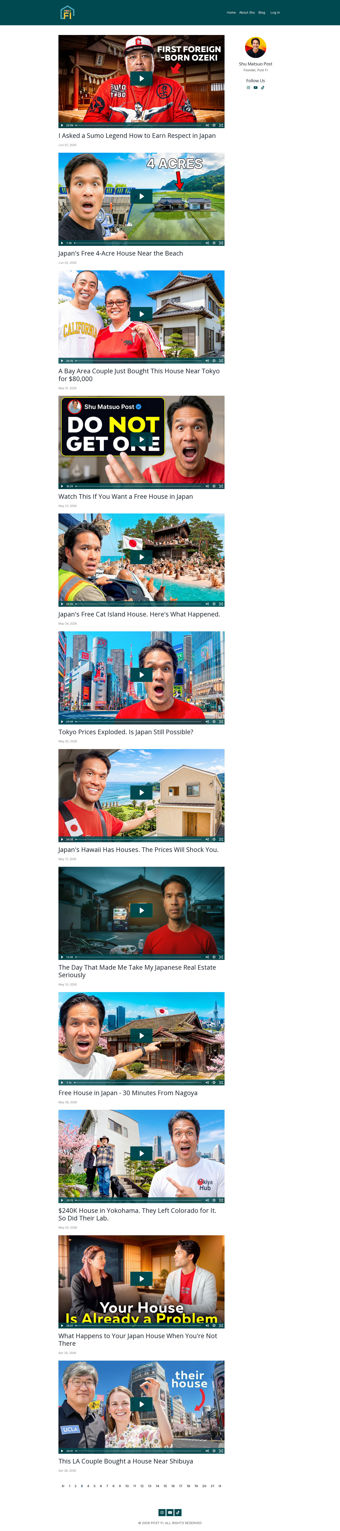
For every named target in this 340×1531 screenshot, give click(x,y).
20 (204, 1486)
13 (149, 1486)
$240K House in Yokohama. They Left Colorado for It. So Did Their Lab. (137, 1214)
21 (212, 1486)
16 (173, 1486)
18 (188, 1486)
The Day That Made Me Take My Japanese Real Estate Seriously (137, 971)
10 (127, 1486)
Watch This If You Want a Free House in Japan (125, 496)
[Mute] (207, 125)
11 (134, 1486)
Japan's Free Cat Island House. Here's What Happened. (139, 614)
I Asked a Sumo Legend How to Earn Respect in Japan (137, 135)
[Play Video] (61, 125)
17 (180, 1486)
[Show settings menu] (214, 125)
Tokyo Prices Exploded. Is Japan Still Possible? (125, 732)
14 (157, 1486)
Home (231, 12)
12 (142, 1486)
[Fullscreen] (221, 125)
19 (196, 1486)
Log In (275, 12)
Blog (261, 12)
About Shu (247, 12)
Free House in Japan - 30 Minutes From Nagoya (128, 1093)
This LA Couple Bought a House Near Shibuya (125, 1461)
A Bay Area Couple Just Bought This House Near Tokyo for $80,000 (139, 374)
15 (165, 1486)
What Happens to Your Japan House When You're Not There (137, 1339)
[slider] (139, 125)
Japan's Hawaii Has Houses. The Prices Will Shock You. (138, 849)
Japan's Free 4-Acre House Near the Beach (120, 253)
